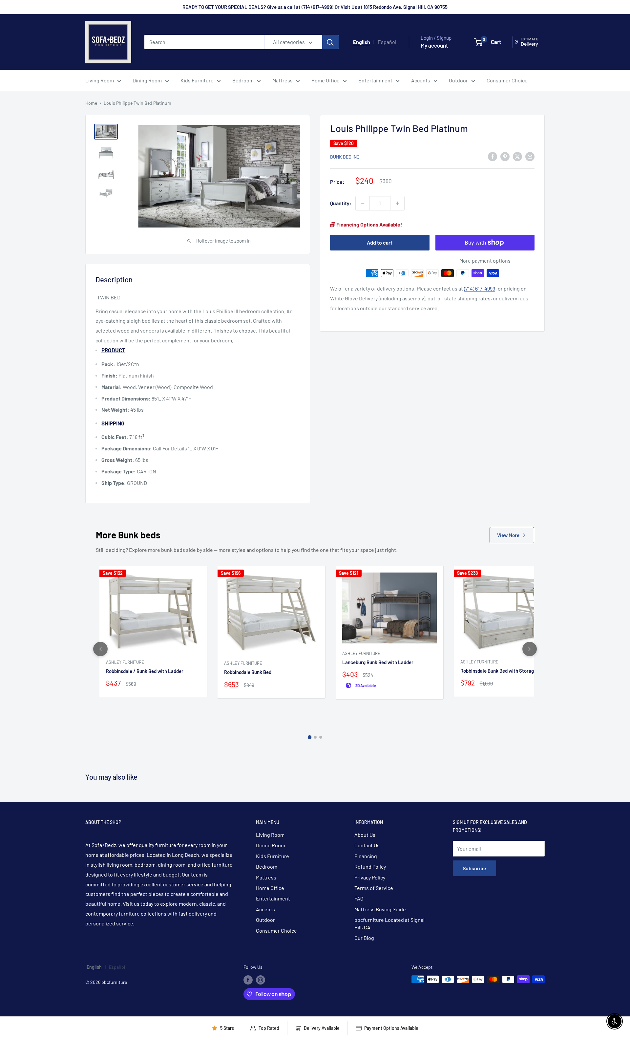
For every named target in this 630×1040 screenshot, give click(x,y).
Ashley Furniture (125, 662)
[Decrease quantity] (362, 203)
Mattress (282, 80)
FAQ (358, 898)
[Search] (330, 42)
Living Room (99, 80)
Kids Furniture (197, 80)
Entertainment (375, 80)
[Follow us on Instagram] (260, 980)
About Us (364, 835)
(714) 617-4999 (479, 288)
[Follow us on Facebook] (248, 980)
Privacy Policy (369, 877)
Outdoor (458, 80)
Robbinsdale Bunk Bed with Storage (498, 671)
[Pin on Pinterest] (505, 156)
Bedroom (243, 80)
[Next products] (529, 649)
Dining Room (147, 80)
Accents (420, 80)
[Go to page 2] (315, 737)
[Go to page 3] (320, 737)
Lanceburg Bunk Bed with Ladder (377, 662)
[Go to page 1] (309, 737)
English (361, 42)
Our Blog (364, 938)
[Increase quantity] (397, 203)
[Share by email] (530, 156)
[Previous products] (100, 649)
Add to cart (379, 242)
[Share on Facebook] (492, 156)
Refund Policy (370, 866)
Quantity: (340, 203)
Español (387, 42)
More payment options (485, 260)
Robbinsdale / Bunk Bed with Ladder (144, 671)
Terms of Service (373, 888)
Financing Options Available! (368, 224)
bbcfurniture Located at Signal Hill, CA (389, 923)
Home (91, 103)
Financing (365, 856)
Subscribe (474, 868)
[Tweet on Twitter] (517, 156)
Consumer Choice (507, 80)
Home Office (325, 80)
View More (508, 535)
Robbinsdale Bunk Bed (247, 672)
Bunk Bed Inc (345, 157)
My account (434, 45)
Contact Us (367, 845)
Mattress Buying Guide (380, 909)
